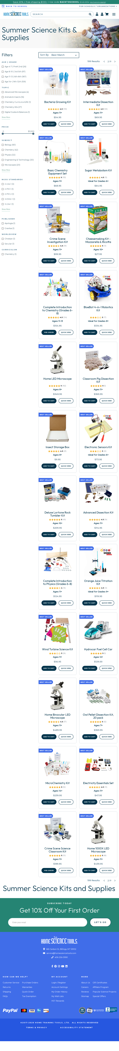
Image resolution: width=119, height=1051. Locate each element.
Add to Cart (49, 124)
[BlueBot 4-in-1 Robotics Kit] (98, 289)
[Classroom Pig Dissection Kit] (98, 360)
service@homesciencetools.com (61, 953)
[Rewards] (97, 15)
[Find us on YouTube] (63, 966)
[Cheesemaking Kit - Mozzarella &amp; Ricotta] (98, 220)
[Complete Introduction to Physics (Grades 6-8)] (57, 563)
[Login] (102, 15)
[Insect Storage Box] (57, 429)
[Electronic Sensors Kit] (98, 429)
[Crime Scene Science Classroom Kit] (57, 830)
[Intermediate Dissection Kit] (98, 84)
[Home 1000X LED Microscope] (98, 830)
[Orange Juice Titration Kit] (98, 563)
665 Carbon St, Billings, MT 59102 (61, 949)
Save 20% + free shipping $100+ (30, 2)
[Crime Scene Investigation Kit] (57, 220)
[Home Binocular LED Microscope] (57, 696)
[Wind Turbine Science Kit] (57, 631)
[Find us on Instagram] (59, 966)
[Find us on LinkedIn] (66, 966)
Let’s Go (100, 922)
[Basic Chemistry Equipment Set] (57, 152)
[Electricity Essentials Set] (98, 765)
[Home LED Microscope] (57, 360)
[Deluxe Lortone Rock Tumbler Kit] (57, 494)
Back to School (16, 6)
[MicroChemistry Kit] (57, 765)
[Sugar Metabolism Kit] (98, 152)
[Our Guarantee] (82, 1010)
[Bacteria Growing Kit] (57, 84)
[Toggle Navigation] (113, 14)
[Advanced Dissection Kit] (98, 494)
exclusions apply (97, 2)
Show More (6, 117)
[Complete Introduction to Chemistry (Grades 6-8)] (57, 289)
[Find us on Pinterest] (55, 966)
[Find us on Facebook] (52, 966)
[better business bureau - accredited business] (111, 1010)
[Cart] (107, 14)
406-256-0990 (61, 957)
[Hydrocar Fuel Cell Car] (98, 631)
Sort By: (44, 54)
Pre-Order (49, 332)
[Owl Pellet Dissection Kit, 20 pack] (98, 696)
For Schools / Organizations (97, 6)
